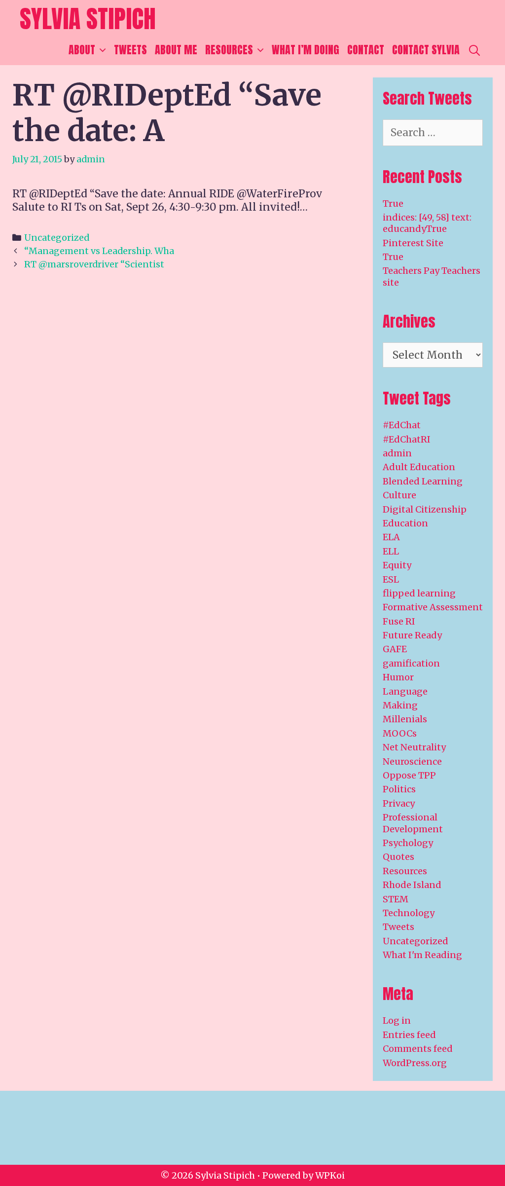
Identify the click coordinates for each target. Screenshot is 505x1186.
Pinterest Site (413, 243)
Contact (365, 49)
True (393, 203)
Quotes (398, 856)
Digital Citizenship (425, 509)
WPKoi (330, 1175)
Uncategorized (56, 237)
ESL (391, 579)
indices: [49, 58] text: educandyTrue (427, 223)
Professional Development (413, 823)
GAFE (395, 649)
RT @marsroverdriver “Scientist (94, 264)
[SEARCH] (474, 50)
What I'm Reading (422, 955)
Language (405, 691)
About (82, 49)
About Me (176, 49)
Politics (399, 789)
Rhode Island (412, 884)
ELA (391, 537)
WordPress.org (415, 1063)
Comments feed (418, 1048)
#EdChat (402, 425)
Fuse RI (399, 621)
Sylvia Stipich (88, 18)
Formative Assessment (433, 607)
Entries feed (409, 1034)
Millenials (405, 719)
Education (405, 523)
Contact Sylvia (426, 49)
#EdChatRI (407, 439)
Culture (399, 495)
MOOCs (400, 733)
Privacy (399, 803)
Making (400, 705)
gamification (411, 663)
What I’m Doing (305, 49)
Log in (397, 1020)
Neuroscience (412, 761)
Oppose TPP (409, 775)
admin (397, 453)
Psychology (408, 843)
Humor (398, 677)
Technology (408, 913)
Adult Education (419, 467)
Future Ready (412, 635)
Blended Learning (423, 481)
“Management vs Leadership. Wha (99, 251)
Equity (397, 565)
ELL (391, 551)
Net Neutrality (414, 747)
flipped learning (419, 593)
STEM (395, 899)
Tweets (130, 49)
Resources (229, 49)
